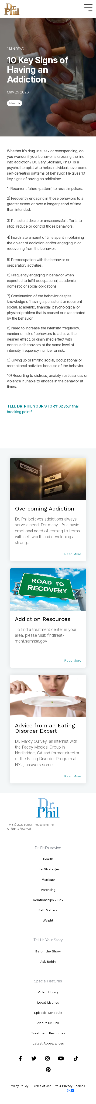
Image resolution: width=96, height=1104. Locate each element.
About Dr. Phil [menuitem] (48, 1023)
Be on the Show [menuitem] (48, 951)
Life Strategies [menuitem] (48, 869)
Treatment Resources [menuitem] (48, 1033)
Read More (72, 554)
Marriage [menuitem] (48, 879)
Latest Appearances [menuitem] (48, 1043)
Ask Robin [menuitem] (48, 961)
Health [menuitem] (48, 859)
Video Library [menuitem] (48, 992)
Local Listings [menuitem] (48, 1002)
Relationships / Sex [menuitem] (48, 900)
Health (14, 103)
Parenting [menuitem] (48, 890)
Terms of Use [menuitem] (41, 1086)
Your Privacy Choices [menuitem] (70, 1086)
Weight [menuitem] (48, 920)
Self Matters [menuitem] (48, 910)
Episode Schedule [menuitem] (48, 1012)
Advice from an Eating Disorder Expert (45, 728)
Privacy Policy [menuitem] (18, 1086)
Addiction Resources (42, 619)
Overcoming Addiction (44, 508)
